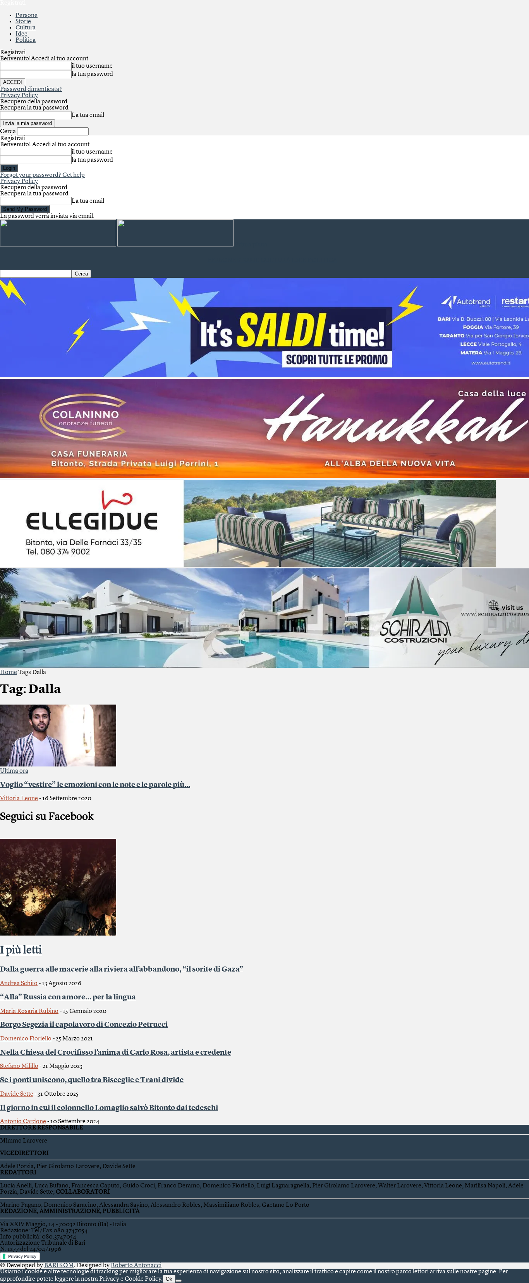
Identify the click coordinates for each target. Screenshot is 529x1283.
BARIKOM (59, 1265)
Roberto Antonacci (136, 1265)
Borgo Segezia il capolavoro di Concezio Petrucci (84, 1024)
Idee (21, 34)
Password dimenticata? (31, 89)
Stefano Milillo (19, 1066)
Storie (23, 22)
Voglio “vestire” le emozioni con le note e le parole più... (95, 785)
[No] (178, 1281)
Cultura (25, 28)
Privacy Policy (19, 95)
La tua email (88, 115)
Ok (169, 1279)
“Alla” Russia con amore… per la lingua (68, 997)
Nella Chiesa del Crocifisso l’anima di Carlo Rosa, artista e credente (115, 1052)
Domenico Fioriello (26, 1039)
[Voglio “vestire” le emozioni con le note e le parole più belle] (58, 765)
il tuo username (92, 66)
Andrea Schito (19, 983)
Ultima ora (14, 771)
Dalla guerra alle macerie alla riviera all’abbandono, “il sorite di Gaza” (121, 969)
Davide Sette (16, 1094)
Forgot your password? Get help (42, 175)
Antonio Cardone (23, 1122)
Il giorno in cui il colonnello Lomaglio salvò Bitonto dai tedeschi (109, 1108)
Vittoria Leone (19, 798)
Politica (25, 40)
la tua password (92, 74)
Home (8, 672)
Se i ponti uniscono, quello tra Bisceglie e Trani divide (92, 1080)
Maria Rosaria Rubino (29, 1011)
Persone (26, 15)
